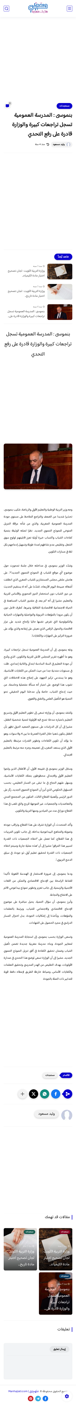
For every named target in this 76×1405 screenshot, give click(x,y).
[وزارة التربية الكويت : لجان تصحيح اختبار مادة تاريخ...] (59, 292)
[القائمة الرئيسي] (69, 8)
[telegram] (38, 1398)
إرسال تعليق (59, 1349)
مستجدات (64, 106)
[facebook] (45, 1398)
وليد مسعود (59, 144)
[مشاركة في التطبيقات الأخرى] (22, 1094)
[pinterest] (30, 1398)
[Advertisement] (38, 62)
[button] (55, 1094)
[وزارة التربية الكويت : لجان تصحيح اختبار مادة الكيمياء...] (59, 271)
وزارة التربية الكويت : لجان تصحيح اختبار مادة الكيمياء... (26, 273)
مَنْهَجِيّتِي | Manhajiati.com (23, 1391)
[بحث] (6, 8)
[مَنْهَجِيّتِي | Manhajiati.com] (38, 8)
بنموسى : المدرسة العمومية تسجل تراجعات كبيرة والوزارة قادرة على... (26, 314)
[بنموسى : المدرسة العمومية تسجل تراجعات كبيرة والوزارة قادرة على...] (59, 312)
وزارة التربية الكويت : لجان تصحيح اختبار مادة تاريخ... (26, 293)
